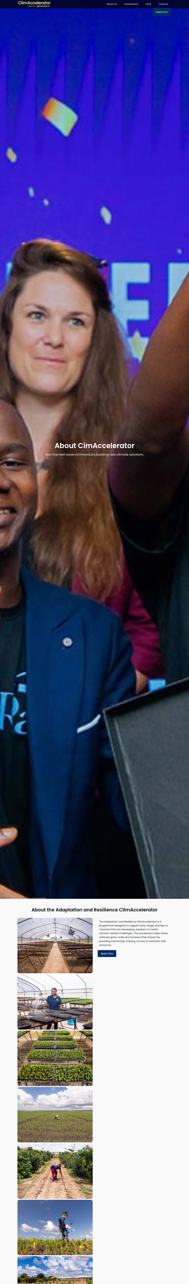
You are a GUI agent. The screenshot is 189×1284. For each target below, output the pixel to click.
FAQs (148, 4)
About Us (112, 4)
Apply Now (162, 12)
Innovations (131, 4)
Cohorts (163, 4)
